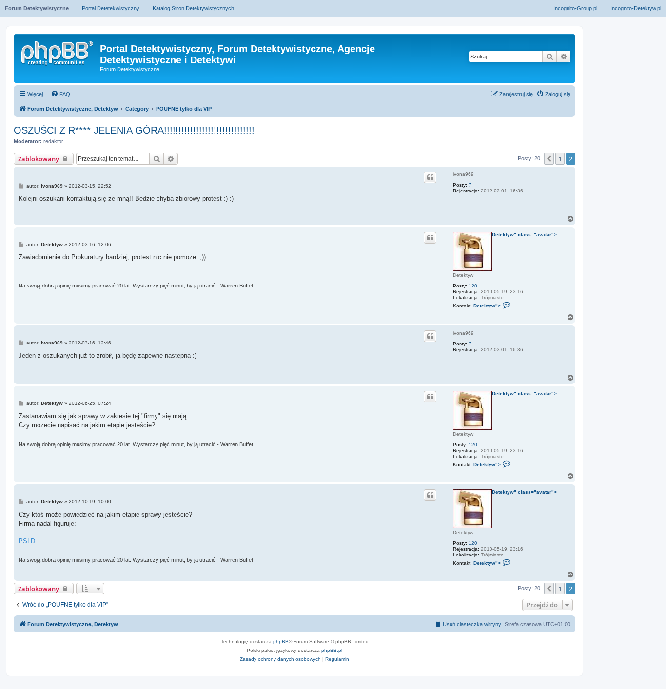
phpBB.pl (331, 650)
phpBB (281, 641)
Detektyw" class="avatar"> (524, 234)
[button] (549, 159)
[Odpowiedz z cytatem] (430, 177)
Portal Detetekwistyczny (110, 8)
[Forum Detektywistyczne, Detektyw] (58, 51)
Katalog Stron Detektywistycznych (193, 8)
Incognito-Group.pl (575, 8)
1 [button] (560, 158)
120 (473, 285)
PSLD (27, 541)
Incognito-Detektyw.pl (635, 8)
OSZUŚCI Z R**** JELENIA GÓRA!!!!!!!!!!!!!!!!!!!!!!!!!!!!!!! (134, 130)
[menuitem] (60, 94)
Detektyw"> (492, 305)
